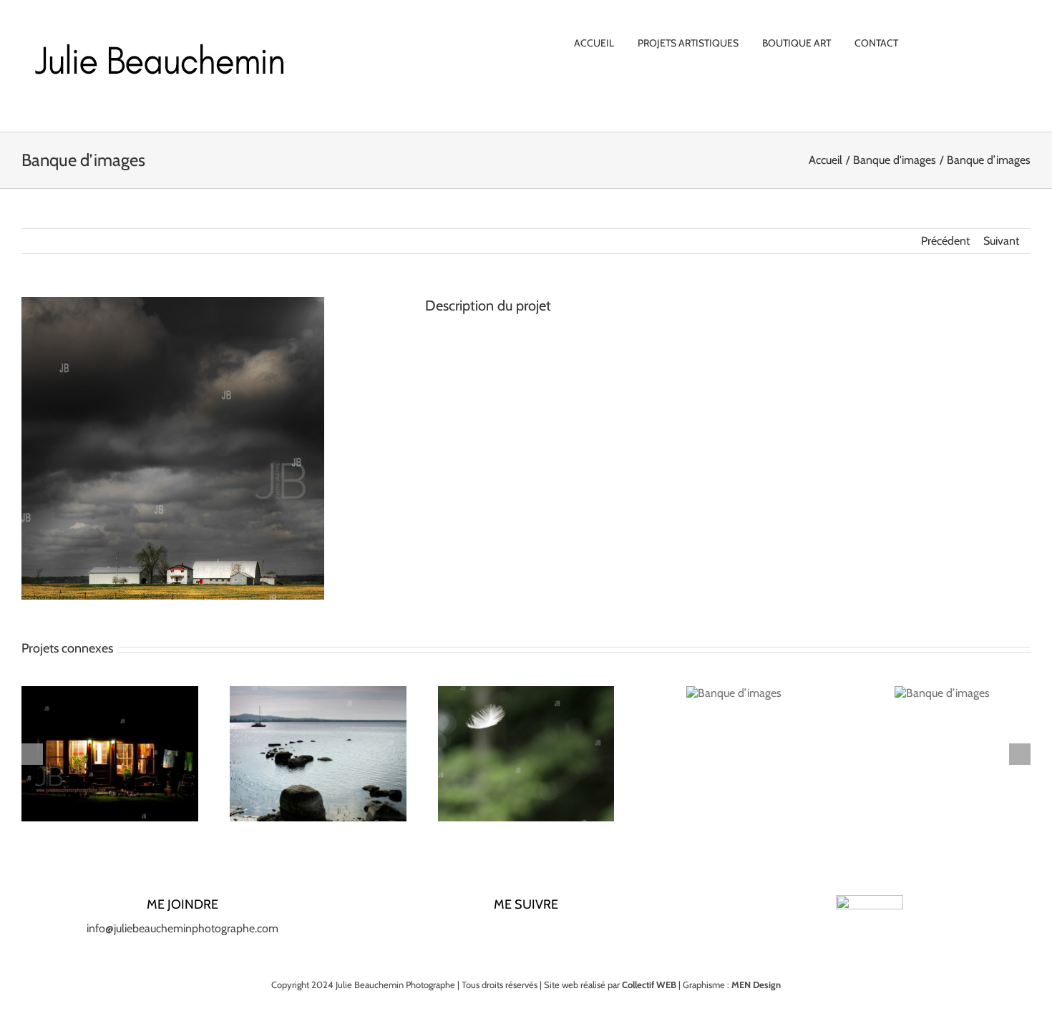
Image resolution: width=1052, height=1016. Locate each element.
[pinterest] (549, 934)
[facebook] (480, 934)
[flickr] (572, 934)
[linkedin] (526, 934)
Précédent (945, 241)
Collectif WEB (649, 984)
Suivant (1001, 241)
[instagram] (503, 934)
